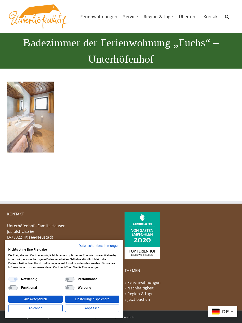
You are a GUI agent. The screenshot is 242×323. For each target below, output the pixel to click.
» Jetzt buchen (137, 299)
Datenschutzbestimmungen (99, 246)
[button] (227, 16)
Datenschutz (126, 317)
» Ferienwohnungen (143, 282)
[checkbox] (13, 279)
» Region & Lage (139, 293)
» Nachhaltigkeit (139, 288)
